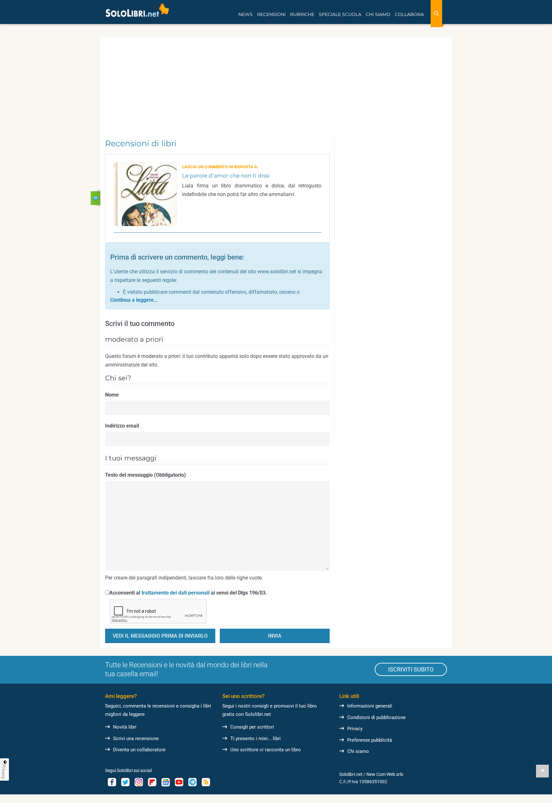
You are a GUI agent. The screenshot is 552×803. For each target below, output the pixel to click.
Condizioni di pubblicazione (376, 717)
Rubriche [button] (302, 14)
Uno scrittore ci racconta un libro (265, 750)
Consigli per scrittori (252, 727)
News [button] (245, 14)
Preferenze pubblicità (369, 740)
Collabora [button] (409, 14)
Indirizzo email (122, 426)
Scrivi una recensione (136, 738)
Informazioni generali (369, 706)
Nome (112, 395)
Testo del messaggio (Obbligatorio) (145, 475)
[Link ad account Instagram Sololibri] (138, 782)
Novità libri (124, 727)
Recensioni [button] (271, 14)
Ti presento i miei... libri (255, 738)
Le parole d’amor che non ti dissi (226, 175)
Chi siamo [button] (378, 14)
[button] (134, 300)
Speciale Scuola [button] (340, 14)
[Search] (436, 13)
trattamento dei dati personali (176, 593)
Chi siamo (358, 751)
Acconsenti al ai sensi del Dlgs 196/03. (188, 593)
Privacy (355, 728)
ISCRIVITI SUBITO (410, 669)
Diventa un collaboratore (139, 750)
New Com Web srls (384, 774)
